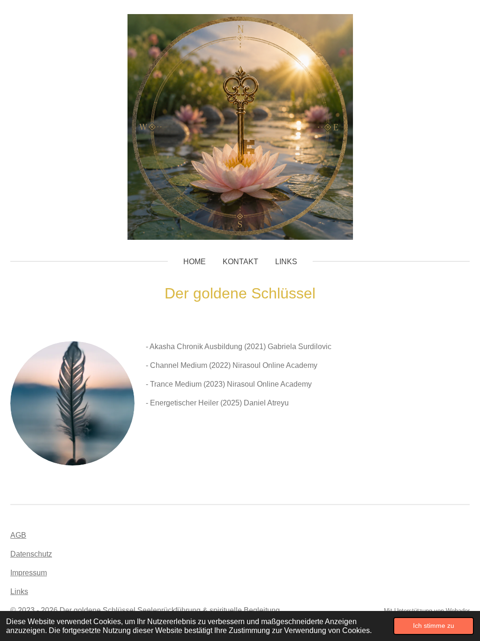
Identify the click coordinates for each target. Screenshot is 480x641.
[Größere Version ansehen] (72, 403)
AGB (18, 535)
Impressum (28, 573)
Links (19, 591)
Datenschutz (31, 554)
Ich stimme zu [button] (433, 625)
